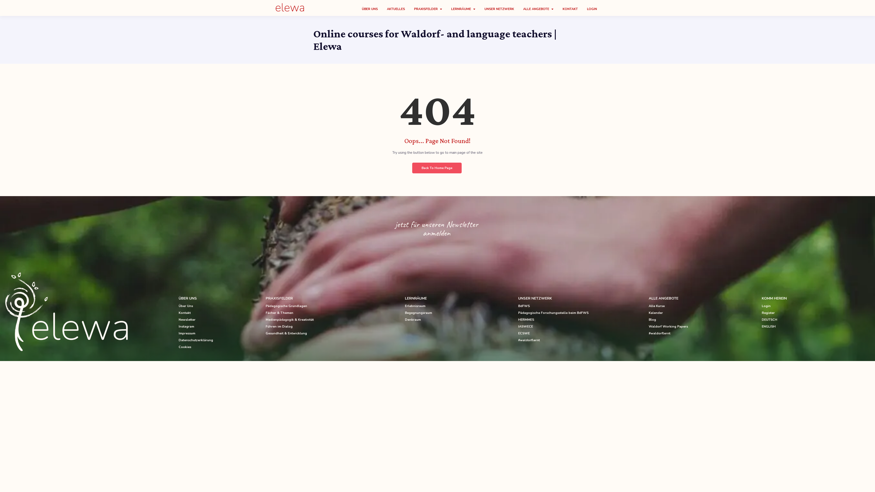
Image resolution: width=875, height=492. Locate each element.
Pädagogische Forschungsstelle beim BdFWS (553, 313)
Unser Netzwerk (499, 9)
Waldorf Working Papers (668, 326)
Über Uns (370, 9)
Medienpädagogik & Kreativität (290, 320)
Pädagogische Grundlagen (286, 306)
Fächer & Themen (279, 313)
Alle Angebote (536, 9)
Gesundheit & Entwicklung (286, 333)
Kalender (656, 313)
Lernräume (461, 9)
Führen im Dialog (279, 326)
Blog (652, 320)
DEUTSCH (769, 320)
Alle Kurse (657, 306)
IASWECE (525, 326)
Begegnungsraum (418, 313)
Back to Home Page (437, 168)
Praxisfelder (426, 9)
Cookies (185, 347)
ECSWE (524, 333)
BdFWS (524, 306)
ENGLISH (769, 326)
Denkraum (413, 320)
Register (768, 313)
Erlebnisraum (415, 306)
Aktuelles (396, 9)
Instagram (186, 326)
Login (592, 9)
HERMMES (526, 320)
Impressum (187, 333)
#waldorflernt (529, 340)
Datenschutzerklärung (196, 340)
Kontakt (570, 9)
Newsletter (187, 320)
